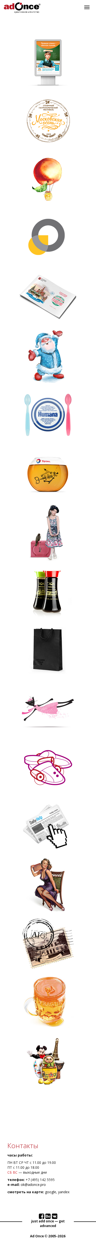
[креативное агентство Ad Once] (22, 6)
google (50, 1192)
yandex (63, 1192)
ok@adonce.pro (33, 1184)
